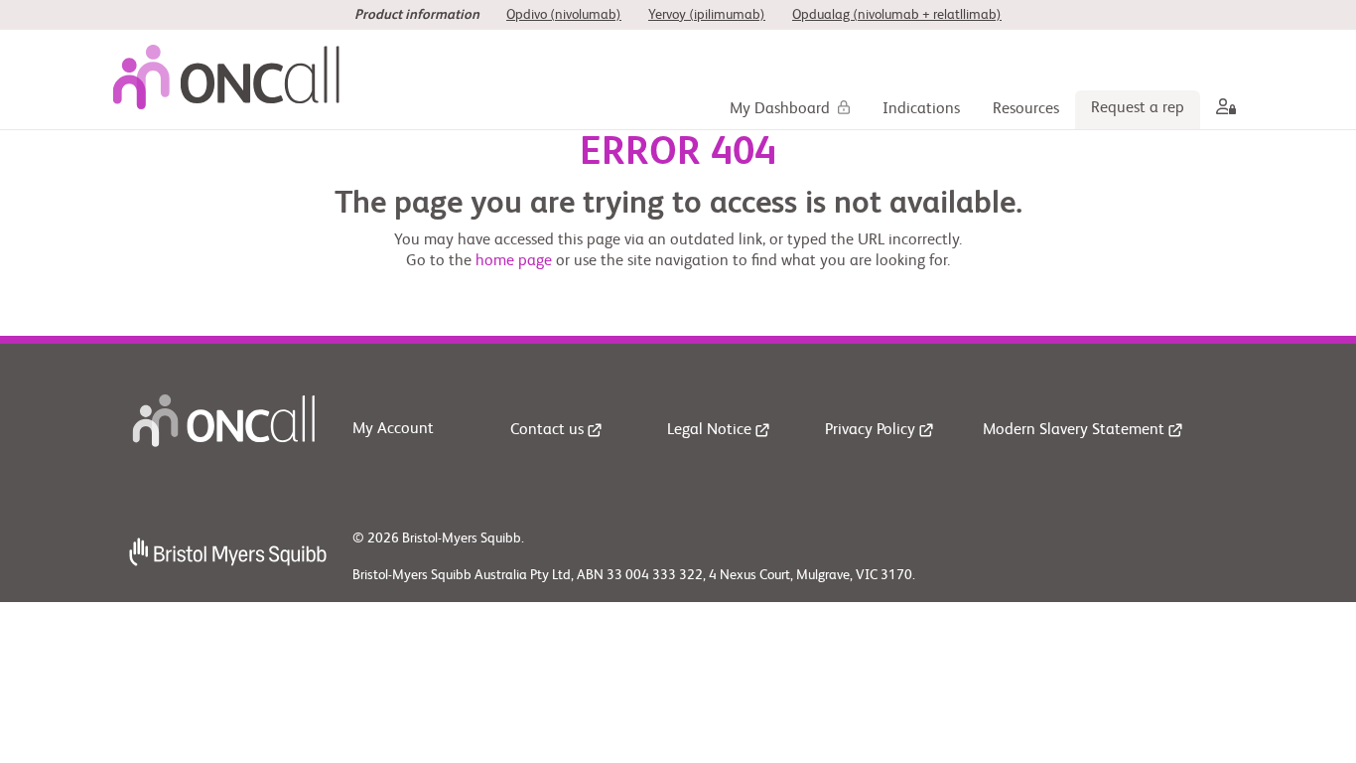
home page (513, 261)
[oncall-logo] (231, 79)
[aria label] (1222, 109)
